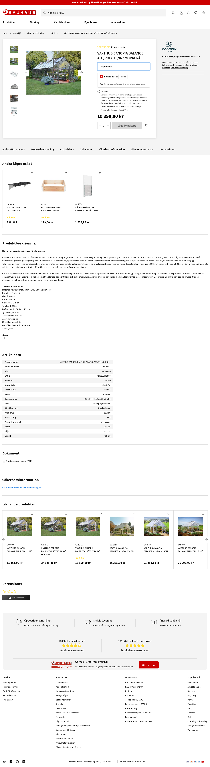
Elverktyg (192, 704)
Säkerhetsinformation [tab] (20, 479)
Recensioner (167, 149)
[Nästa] (81, 73)
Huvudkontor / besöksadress (138, 721)
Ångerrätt (60, 717)
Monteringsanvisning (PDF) (19, 461)
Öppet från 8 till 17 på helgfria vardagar (42, 625)
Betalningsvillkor (63, 699)
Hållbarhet (130, 695)
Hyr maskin (8, 699)
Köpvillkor (60, 704)
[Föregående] (26, 73)
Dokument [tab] (11, 453)
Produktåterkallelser (65, 742)
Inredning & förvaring (197, 721)
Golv (190, 717)
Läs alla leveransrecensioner (135, 650)
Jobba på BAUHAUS (134, 699)
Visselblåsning (62, 686)
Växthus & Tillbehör (35, 33)
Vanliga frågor (62, 695)
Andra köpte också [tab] (17, 163)
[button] (16, 597)
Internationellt (131, 717)
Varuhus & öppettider (65, 691)
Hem (5, 33)
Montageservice (10, 682)
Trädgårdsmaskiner (196, 725)
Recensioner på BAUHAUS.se (138, 712)
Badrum (191, 691)
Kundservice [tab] (61, 677)
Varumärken (118, 22)
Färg (190, 708)
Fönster (191, 712)
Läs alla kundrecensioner (72, 650)
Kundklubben (62, 22)
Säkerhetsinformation (111, 149)
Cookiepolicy (131, 708)
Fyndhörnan (193, 682)
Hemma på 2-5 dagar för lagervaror (109, 625)
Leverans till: (111, 76)
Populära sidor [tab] (195, 677)
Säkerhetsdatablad (64, 738)
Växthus (54, 33)
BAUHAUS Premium (11, 691)
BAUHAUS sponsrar (134, 686)
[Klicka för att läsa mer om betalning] (196, 761)
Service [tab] (6, 677)
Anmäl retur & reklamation (67, 712)
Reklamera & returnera (170, 625)
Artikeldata (67, 149)
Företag (34, 22)
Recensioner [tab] (12, 583)
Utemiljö (17, 33)
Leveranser (61, 708)
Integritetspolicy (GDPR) (136, 704)
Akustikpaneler (194, 686)
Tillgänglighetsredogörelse (68, 747)
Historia (128, 691)
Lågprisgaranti (62, 721)
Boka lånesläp (9, 695)
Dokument (86, 149)
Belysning (192, 695)
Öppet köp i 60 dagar (65, 730)
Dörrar (190, 699)
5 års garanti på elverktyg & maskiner (73, 725)
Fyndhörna (90, 22)
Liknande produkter (142, 149)
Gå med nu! (148, 665)
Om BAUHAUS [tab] (131, 677)
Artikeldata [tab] (11, 354)
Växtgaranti (61, 734)
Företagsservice (10, 686)
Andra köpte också (13, 149)
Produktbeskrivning (42, 149)
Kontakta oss (62, 682)
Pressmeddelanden (134, 682)
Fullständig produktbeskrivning (175, 68)
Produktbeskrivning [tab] (19, 243)
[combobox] (103, 12)
